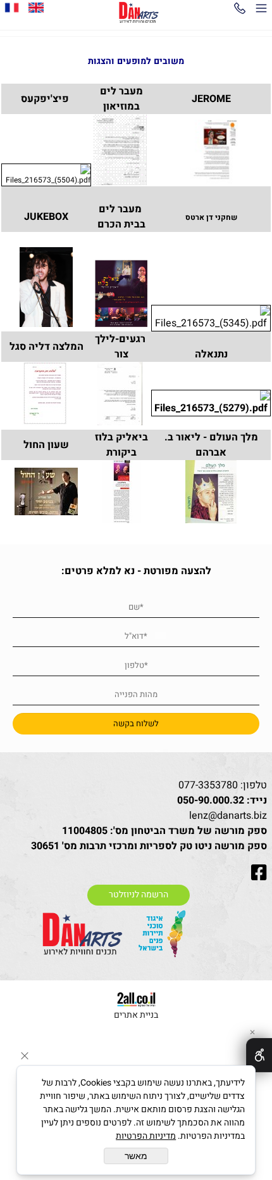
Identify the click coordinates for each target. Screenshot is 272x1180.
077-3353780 (208, 785)
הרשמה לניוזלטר (138, 894)
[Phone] (240, 11)
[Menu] (261, 11)
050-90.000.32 (210, 800)
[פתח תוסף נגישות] (259, 1055)
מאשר (136, 1156)
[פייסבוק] (12, 7)
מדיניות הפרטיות (146, 1136)
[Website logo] (138, 12)
